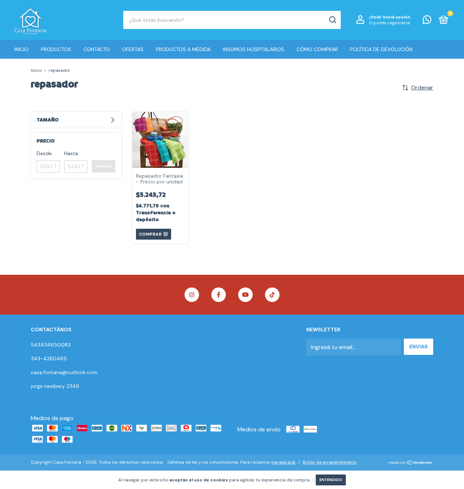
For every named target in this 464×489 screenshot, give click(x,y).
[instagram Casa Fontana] (192, 294)
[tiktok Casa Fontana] (272, 294)
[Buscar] (332, 19)
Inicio (21, 49)
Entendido (330, 479)
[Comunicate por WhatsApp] (427, 21)
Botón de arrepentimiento (330, 462)
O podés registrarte (389, 23)
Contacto (96, 49)
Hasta (71, 153)
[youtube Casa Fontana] (245, 294)
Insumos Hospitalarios (253, 49)
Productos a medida (183, 49)
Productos (56, 49)
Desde (44, 153)
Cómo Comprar (317, 49)
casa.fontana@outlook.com (64, 372)
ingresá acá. (283, 462)
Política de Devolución (381, 49)
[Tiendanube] (410, 463)
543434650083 (51, 344)
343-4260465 (49, 358)
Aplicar (103, 166)
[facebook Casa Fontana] (218, 294)
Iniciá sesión (396, 17)
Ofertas (133, 49)
